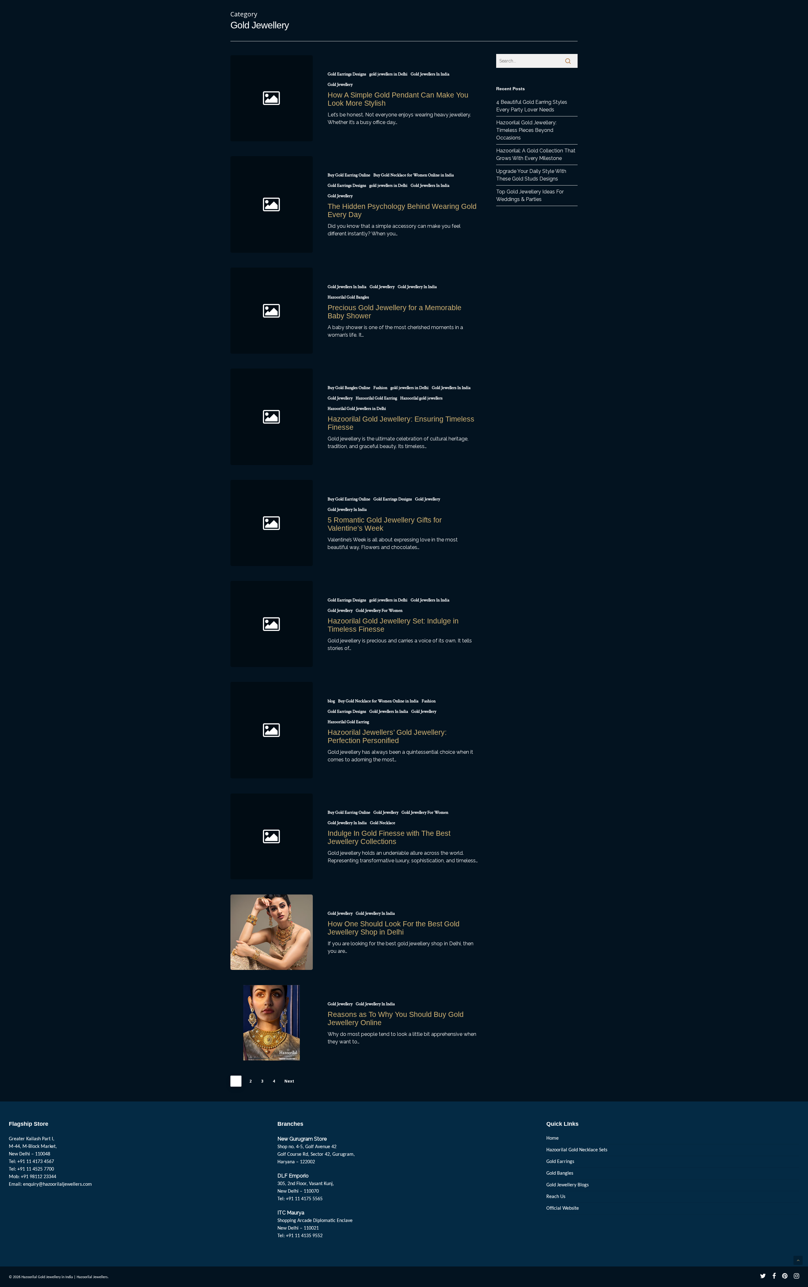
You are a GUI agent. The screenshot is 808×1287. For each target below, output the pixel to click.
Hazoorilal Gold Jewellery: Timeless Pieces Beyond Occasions (526, 130)
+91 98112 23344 (38, 1176)
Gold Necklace (382, 823)
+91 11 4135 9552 (304, 1235)
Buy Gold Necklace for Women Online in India (413, 175)
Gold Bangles (559, 1173)
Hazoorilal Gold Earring (376, 398)
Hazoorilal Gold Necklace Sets (576, 1150)
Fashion (380, 388)
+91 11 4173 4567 (35, 1161)
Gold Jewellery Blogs (567, 1185)
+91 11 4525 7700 (35, 1169)
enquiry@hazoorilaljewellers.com (57, 1184)
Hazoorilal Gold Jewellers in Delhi (357, 408)
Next (289, 1081)
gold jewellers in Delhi (388, 74)
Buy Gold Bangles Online (349, 388)
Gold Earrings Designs (347, 74)
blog (331, 701)
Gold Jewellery (340, 84)
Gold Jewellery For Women (379, 610)
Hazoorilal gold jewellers (421, 398)
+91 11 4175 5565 (304, 1198)
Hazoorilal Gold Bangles (348, 297)
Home (552, 1138)
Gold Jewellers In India (430, 74)
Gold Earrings (560, 1161)
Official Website (562, 1208)
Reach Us (555, 1196)
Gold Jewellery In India (417, 287)
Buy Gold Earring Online (349, 175)
